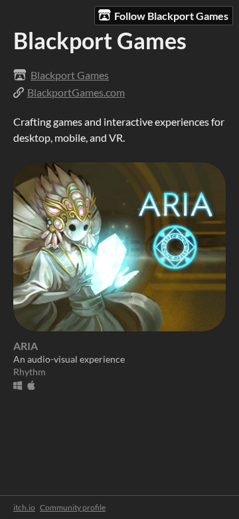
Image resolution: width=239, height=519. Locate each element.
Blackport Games (70, 75)
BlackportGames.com (76, 92)
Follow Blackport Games (171, 15)
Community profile (73, 507)
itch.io (24, 507)
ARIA (25, 345)
